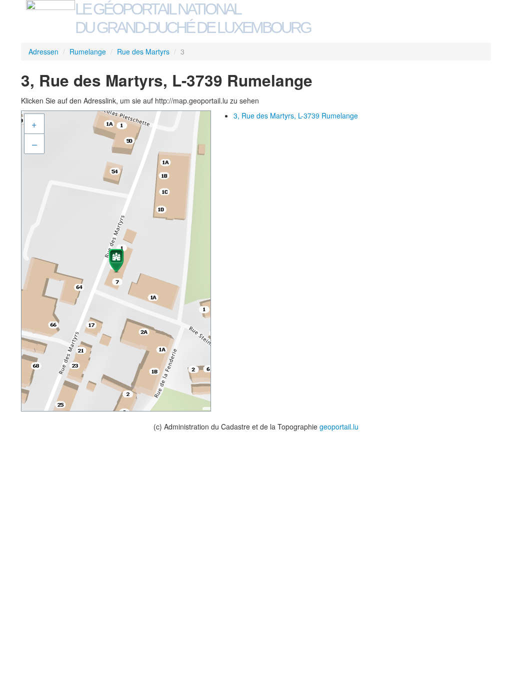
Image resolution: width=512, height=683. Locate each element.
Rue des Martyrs (143, 51)
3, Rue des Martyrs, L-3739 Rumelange (296, 115)
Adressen (43, 51)
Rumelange (88, 51)
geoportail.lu (339, 427)
